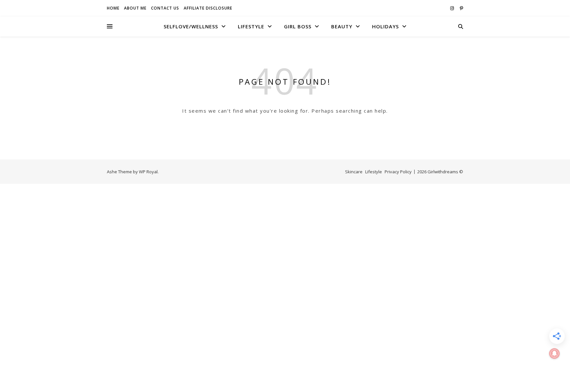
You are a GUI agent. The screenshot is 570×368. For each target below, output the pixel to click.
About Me (135, 8)
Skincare (354, 172)
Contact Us (165, 8)
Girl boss (297, 26)
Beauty (341, 26)
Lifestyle (251, 26)
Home (113, 8)
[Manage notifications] (554, 353)
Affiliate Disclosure (208, 8)
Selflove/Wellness (191, 26)
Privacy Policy (398, 172)
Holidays (385, 26)
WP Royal (148, 172)
